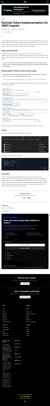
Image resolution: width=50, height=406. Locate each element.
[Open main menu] (2, 2)
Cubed (3, 331)
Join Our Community (25, 297)
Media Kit (28, 317)
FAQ (27, 309)
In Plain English (5, 327)
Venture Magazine (6, 329)
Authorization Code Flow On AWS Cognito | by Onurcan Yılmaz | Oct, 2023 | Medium (24, 79)
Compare (28, 315)
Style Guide (4, 319)
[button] (25, 2)
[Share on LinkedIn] (24, 198)
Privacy (27, 333)
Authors (4, 311)
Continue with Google (25, 245)
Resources (4, 313)
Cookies (27, 335)
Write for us (4, 317)
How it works (6, 237)
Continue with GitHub (25, 248)
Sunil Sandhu (5, 348)
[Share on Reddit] (29, 198)
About (27, 327)
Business (28, 307)
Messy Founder (5, 335)
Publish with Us (29, 311)
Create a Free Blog (6, 321)
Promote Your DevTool (30, 313)
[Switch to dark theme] (47, 2)
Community (4, 315)
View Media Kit (25, 283)
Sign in (12, 208)
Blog (3, 307)
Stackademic (5, 333)
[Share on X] (26, 198)
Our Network (28, 319)
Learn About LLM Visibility (31, 321)
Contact (27, 331)
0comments (8, 31)
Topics (3, 309)
